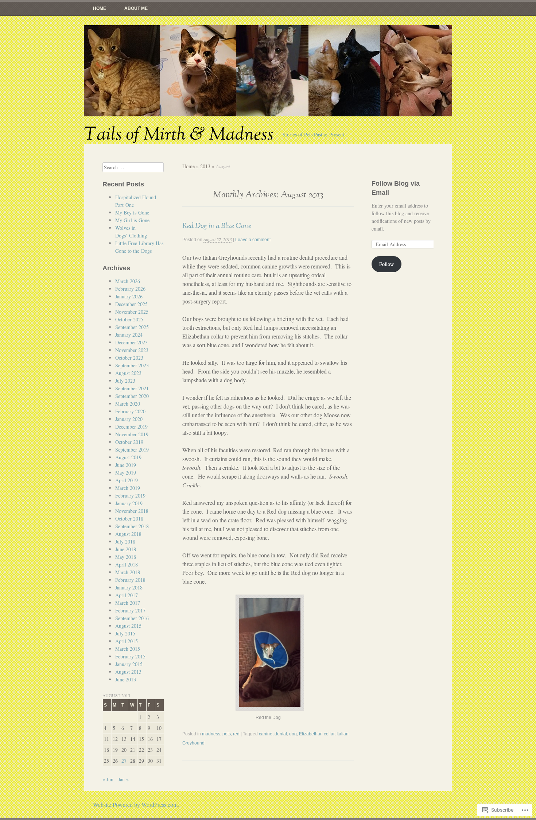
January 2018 (129, 587)
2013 (205, 166)
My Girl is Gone (132, 220)
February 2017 (130, 610)
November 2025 (131, 311)
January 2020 (129, 418)
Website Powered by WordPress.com (135, 804)
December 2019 (131, 426)
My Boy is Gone (132, 212)
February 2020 (130, 411)
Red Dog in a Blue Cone (216, 225)
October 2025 (129, 319)
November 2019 (131, 434)
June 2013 (125, 679)
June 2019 (125, 464)
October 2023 (129, 357)
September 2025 (132, 327)
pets (226, 733)
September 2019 (132, 449)
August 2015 (128, 625)
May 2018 (125, 556)
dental (281, 733)
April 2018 (126, 564)
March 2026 (127, 281)
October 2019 (129, 441)
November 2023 (131, 350)
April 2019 (126, 480)
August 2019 (128, 457)
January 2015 (129, 664)
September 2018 (132, 526)
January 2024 (129, 334)
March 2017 (127, 602)
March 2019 (127, 487)
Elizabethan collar (316, 733)
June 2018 (125, 549)
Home (99, 8)
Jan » (123, 779)
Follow (386, 263)
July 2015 (125, 633)
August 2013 (128, 671)
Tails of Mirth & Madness (178, 134)
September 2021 (132, 388)
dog (293, 733)
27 (124, 760)
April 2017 (126, 595)
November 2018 (131, 510)
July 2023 (125, 380)
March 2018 (127, 572)
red (236, 733)
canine (265, 733)
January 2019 (129, 503)
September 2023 (132, 365)
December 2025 (131, 304)
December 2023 (131, 342)
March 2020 (127, 403)
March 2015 (127, 648)
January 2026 (129, 296)
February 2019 (130, 495)
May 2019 (125, 472)
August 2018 (128, 533)
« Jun (107, 779)
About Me (136, 8)
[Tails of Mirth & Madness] (268, 70)
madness (211, 733)
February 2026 (130, 288)
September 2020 (132, 395)
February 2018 (130, 579)
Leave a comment (253, 239)
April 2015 (126, 641)
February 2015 (130, 656)
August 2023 (128, 373)
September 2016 (132, 618)
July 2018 (125, 541)
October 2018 (129, 518)
